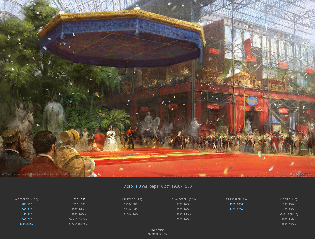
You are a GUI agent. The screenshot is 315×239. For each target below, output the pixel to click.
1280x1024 (236, 204)
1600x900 (26, 219)
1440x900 (26, 214)
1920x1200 (78, 204)
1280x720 (26, 204)
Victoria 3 (132, 186)
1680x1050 (26, 224)
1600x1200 (236, 209)
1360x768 (26, 209)
